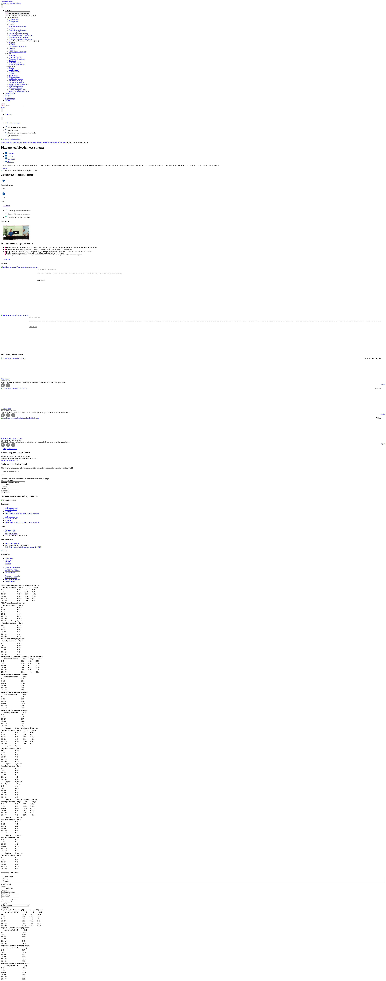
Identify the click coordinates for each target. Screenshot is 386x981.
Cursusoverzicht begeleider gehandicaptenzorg (52, 142)
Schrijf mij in (5, 492)
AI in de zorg (5, 358)
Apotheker (12, 55)
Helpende (12, 44)
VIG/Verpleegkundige (16, 79)
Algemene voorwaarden (12, 567)
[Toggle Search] (3, 104)
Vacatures (8, 511)
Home (3, 142)
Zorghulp (12, 43)
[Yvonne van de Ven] (15, 332)
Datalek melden (10, 572)
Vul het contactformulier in (9, 460)
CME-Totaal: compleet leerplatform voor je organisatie (22, 513)
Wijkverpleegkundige (15, 80)
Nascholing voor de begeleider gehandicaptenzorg (21, 142)
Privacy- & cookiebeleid (12, 571)
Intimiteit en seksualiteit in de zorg (11, 418)
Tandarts (11, 68)
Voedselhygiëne (6, 388)
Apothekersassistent (15, 57)
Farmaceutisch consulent (16, 59)
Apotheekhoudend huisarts (17, 26)
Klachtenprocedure (11, 569)
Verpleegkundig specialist (17, 82)
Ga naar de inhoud (7, 2)
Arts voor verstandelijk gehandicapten (21, 35)
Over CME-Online (11, 510)
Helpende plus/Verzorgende (17, 46)
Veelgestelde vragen (11, 508)
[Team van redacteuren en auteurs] (19, 290)
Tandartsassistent (14, 71)
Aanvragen (5, 907)
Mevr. (7, 881)
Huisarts (11, 24)
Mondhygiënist (13, 70)
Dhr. (6, 879)
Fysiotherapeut (13, 19)
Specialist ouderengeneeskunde (19, 84)
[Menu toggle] (2, 6)
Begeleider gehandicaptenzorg (18, 34)
